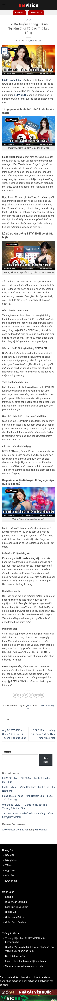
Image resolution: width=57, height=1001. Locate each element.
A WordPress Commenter (15, 829)
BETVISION (20, 95)
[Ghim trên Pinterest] (36, 695)
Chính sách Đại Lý (14, 917)
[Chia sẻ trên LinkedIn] (41, 695)
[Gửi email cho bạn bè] (31, 695)
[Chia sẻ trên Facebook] (20, 695)
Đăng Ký (9, 855)
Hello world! (40, 829)
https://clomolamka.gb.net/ (29, 966)
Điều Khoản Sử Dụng (16, 902)
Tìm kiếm (6, 752)
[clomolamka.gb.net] (28, 5)
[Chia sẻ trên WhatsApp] (15, 695)
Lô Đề (28, 20)
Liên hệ (9, 896)
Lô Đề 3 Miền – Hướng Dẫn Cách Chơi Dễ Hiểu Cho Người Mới (43, 734)
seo (39, 41)
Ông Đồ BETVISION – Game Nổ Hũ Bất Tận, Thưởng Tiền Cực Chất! (14, 734)
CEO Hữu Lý (11, 912)
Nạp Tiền (10, 870)
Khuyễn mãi (11, 880)
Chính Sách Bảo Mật (15, 922)
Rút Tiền (9, 875)
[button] (4, 5)
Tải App (9, 865)
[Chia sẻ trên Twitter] (25, 695)
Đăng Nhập (11, 860)
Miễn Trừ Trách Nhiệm (16, 907)
